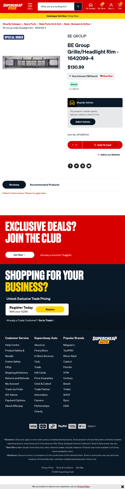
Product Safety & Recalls (14, 353)
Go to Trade (45, 320)
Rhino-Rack (70, 356)
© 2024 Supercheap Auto (62, 471)
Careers (39, 400)
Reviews (14, 184)
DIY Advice (11, 394)
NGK (66, 405)
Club (37, 361)
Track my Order (14, 389)
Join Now (18, 254)
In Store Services (44, 356)
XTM (66, 372)
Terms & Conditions (64, 467)
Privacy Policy (83, 486)
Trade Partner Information (42, 392)
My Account (12, 383)
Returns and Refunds (17, 378)
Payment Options (15, 400)
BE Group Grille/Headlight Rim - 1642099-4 (24, 27)
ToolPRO (68, 350)
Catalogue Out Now (62, 15)
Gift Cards (40, 372)
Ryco (66, 400)
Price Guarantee (43, 378)
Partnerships (41, 405)
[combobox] (75, 145)
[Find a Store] (102, 5)
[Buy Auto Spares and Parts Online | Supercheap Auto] (12, 6)
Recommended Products (44, 184)
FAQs (8, 367)
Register (50, 309)
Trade (37, 367)
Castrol (67, 361)
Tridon (67, 389)
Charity (38, 411)
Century (68, 378)
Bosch (66, 383)
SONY (66, 394)
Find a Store (41, 350)
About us (39, 345)
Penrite (67, 367)
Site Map (79, 467)
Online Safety (13, 361)
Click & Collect (42, 383)
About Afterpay (14, 405)
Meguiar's (69, 345)
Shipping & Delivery (16, 372)
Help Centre (12, 345)
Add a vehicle (83, 121)
